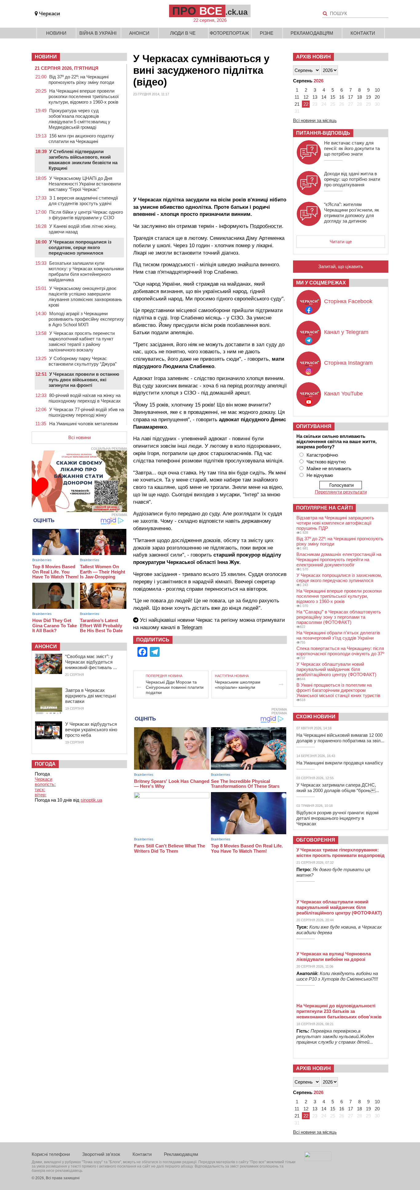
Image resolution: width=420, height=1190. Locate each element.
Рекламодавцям (312, 33)
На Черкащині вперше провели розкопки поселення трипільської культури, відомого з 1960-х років (84, 96)
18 (359, 97)
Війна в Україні (98, 33)
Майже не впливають (329, 468)
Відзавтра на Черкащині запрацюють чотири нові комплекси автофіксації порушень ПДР (335, 523)
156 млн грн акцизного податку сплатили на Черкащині (81, 138)
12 (305, 97)
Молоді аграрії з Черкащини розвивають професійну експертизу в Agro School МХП (86, 319)
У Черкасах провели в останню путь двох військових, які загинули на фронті (84, 379)
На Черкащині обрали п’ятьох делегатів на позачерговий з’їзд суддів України (338, 635)
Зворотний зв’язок (101, 1154)
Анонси (139, 33)
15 (332, 97)
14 (323, 97)
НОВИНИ (46, 56)
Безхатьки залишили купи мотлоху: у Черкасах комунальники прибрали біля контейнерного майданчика (86, 271)
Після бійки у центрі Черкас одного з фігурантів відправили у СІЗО (86, 214)
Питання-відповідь (323, 133)
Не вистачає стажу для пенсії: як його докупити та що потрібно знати (352, 148)
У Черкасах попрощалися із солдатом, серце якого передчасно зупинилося (80, 247)
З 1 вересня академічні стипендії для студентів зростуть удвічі (83, 200)
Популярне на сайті (324, 507)
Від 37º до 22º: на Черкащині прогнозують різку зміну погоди (81, 79)
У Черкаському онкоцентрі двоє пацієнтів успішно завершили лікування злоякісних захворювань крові (85, 296)
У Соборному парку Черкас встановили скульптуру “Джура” (83, 361)
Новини (56, 33)
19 (368, 97)
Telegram (191, 627)
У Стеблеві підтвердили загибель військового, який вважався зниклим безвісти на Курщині (83, 160)
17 (350, 97)
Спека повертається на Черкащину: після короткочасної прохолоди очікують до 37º (340, 651)
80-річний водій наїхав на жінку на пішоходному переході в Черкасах (85, 398)
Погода (45, 764)
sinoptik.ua (91, 800)
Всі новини (79, 437)
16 (341, 97)
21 (297, 104)
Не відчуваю (320, 475)
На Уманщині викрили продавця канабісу (339, 762)
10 (377, 90)
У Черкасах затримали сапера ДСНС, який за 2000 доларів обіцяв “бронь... (337, 787)
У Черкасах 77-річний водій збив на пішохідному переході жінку (86, 412)
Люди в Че (183, 33)
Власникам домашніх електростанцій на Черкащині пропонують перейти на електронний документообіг (338, 559)
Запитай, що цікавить (340, 266)
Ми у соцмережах (321, 282)
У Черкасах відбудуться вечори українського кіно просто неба (91, 729)
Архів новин (313, 56)
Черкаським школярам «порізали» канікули (237, 685)
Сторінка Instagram (348, 363)
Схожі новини (315, 716)
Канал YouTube (343, 394)
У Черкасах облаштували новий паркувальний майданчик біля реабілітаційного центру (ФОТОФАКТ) (336, 669)
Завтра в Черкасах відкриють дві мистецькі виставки (90, 696)
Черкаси (49, 14)
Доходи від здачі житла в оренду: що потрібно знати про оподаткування (352, 179)
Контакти (363, 33)
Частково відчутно (326, 461)
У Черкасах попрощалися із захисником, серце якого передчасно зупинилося (339, 578)
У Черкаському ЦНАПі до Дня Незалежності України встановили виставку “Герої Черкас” (85, 184)
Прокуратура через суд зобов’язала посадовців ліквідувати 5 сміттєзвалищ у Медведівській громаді (79, 119)
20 (377, 97)
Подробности (266, 226)
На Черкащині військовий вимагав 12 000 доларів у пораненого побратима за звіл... (340, 737)
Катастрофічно (322, 455)
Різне (266, 33)
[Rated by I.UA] (317, 1159)
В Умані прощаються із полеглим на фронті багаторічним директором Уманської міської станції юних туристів (338, 690)
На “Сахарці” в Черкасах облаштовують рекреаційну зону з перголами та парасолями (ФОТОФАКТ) (338, 617)
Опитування (313, 426)
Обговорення (315, 840)
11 (297, 97)
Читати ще (341, 241)
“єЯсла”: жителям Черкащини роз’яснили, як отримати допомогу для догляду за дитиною (351, 213)
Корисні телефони (51, 1154)
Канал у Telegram (346, 332)
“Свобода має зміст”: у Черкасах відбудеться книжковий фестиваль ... (91, 662)
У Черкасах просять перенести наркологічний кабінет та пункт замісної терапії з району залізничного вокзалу (82, 341)
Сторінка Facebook (348, 301)
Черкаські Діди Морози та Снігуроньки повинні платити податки (175, 687)
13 (314, 97)
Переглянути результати (341, 491)
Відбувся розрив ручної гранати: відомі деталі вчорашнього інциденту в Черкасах (337, 818)
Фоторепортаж (229, 33)
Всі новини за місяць (315, 120)
